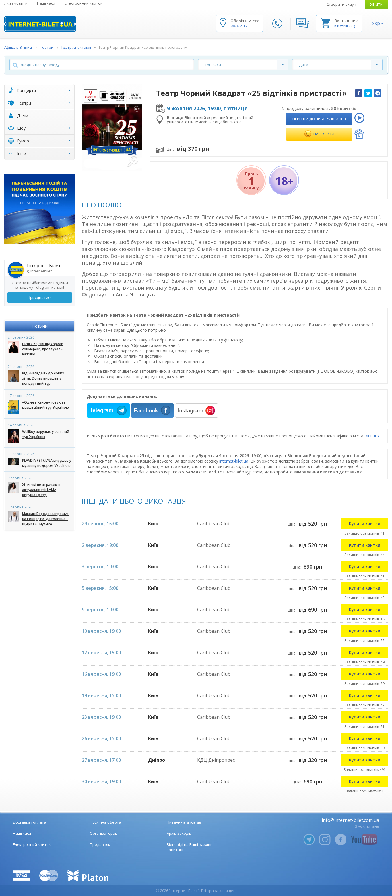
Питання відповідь (184, 822)
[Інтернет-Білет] (40, 24)
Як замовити (16, 3)
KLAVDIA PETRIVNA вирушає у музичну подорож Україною (46, 463)
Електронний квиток (83, 3)
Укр (376, 23)
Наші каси (46, 3)
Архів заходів (179, 833)
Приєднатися (40, 297)
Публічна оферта (105, 822)
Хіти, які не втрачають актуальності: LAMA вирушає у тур (41, 489)
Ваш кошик (346, 20)
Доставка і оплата (29, 822)
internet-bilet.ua (233, 461)
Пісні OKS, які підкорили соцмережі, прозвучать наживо (42, 349)
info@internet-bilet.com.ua (350, 820)
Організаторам (104, 833)
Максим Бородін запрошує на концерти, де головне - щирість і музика (45, 518)
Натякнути (323, 133)
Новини (40, 326)
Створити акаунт (342, 4)
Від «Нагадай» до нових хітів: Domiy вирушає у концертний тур (43, 378)
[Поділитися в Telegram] (377, 93)
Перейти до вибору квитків (319, 118)
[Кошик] (325, 22)
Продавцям (100, 844)
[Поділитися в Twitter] (368, 93)
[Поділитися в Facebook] (358, 93)
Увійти (376, 4)
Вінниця (372, 436)
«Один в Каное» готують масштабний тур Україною (45, 405)
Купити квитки (364, 523)
